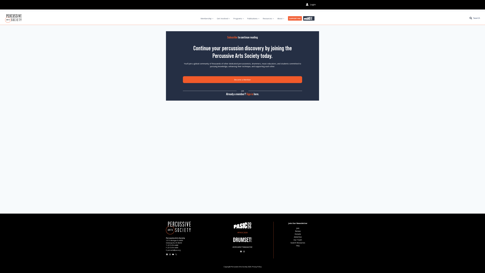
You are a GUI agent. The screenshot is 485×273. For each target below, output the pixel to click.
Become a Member (242, 79)
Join (297, 228)
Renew (298, 231)
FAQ (298, 245)
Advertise (298, 237)
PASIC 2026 (308, 18)
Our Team (298, 240)
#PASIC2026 (242, 232)
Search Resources (297, 243)
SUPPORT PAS (295, 18)
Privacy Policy (257, 267)
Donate (298, 234)
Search (476, 18)
